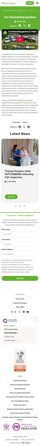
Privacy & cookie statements (20, 385)
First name (6, 229)
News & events (7, 10)
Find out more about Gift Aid (20, 413)
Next (25, 122)
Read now (11, 196)
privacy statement (12, 264)
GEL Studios (26, 443)
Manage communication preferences (20, 409)
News (15, 10)
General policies (20, 389)
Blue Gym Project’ (26, 100)
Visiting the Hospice (20, 303)
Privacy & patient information (20, 393)
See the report (10, 340)
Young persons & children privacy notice (20, 397)
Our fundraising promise (20, 401)
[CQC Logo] (10, 322)
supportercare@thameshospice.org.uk (13, 269)
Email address (7, 249)
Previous (16, 122)
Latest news (22, 10)
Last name (6, 239)
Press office (20, 307)
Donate (30, 3)
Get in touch (20, 299)
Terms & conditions (20, 380)
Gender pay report (20, 405)
